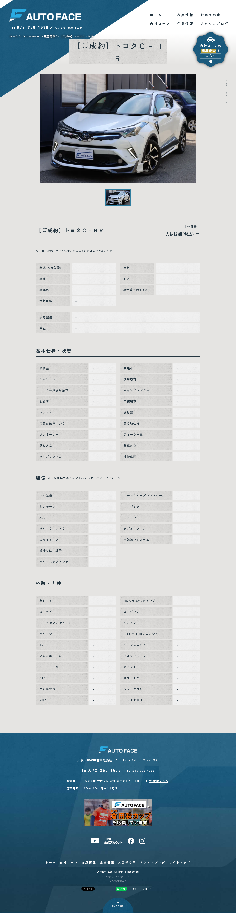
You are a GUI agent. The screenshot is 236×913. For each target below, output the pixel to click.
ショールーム (30, 36)
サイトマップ (180, 862)
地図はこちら (159, 781)
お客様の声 (210, 14)
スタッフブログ (214, 23)
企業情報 (185, 23)
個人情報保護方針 (118, 880)
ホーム (156, 14)
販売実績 (49, 36)
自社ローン (160, 23)
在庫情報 (185, 14)
